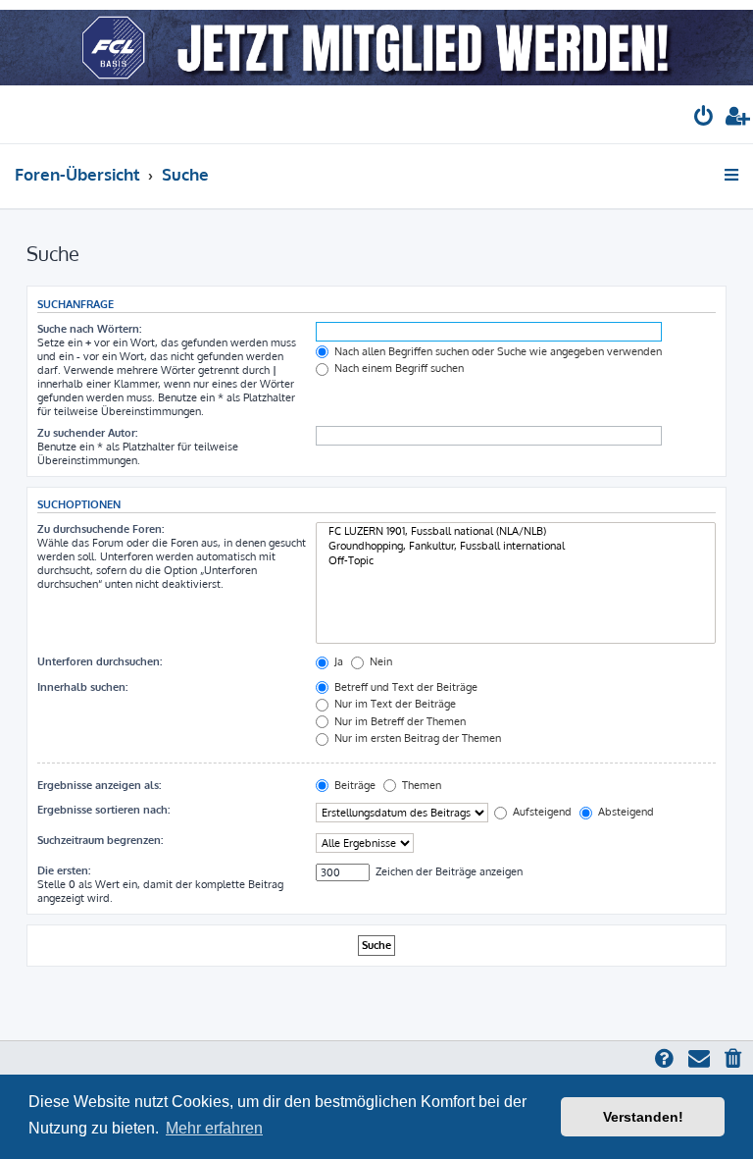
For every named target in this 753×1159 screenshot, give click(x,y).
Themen (420, 785)
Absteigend (624, 811)
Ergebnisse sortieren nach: (103, 810)
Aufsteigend (541, 811)
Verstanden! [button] (643, 1117)
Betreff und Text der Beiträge (404, 687)
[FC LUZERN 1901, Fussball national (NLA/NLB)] (516, 531)
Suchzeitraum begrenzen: (100, 840)
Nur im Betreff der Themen (398, 721)
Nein (379, 661)
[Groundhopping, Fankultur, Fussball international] (516, 546)
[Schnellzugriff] (733, 174)
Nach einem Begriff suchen (397, 368)
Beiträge (353, 785)
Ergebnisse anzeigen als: (99, 785)
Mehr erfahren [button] (214, 1128)
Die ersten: (63, 870)
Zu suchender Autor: (87, 433)
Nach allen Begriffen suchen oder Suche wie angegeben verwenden (496, 351)
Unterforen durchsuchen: (99, 661)
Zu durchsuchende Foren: (100, 529)
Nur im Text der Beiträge (393, 704)
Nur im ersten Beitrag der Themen (416, 738)
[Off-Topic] (516, 560)
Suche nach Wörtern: (89, 329)
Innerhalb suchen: (82, 687)
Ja (337, 661)
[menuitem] (704, 118)
